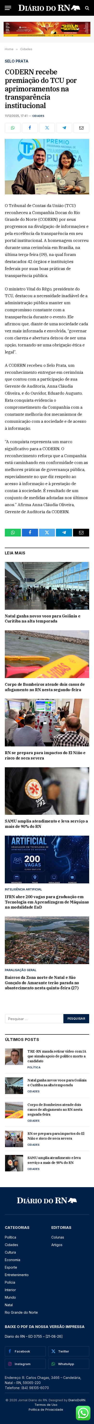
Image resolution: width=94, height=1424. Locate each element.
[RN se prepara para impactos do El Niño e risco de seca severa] (47, 722)
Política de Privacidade (46, 1409)
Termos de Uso (45, 1405)
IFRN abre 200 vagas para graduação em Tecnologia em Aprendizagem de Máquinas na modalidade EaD (47, 902)
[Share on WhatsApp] (13, 128)
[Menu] (8, 7)
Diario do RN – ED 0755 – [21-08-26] (34, 1336)
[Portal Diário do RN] (49, 8)
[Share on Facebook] (30, 128)
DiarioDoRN (76, 1400)
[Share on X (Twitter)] (47, 128)
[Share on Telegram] (64, 128)
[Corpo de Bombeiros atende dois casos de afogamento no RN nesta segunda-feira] (47, 654)
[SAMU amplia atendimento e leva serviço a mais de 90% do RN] (47, 791)
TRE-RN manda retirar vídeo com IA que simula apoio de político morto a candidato (56, 1056)
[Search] (86, 7)
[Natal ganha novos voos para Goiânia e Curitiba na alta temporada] (47, 586)
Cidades (38, 116)
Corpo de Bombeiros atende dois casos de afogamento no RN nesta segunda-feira (45, 687)
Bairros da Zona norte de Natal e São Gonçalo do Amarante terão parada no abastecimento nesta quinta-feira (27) (42, 983)
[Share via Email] (81, 128)
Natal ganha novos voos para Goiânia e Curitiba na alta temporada (42, 619)
